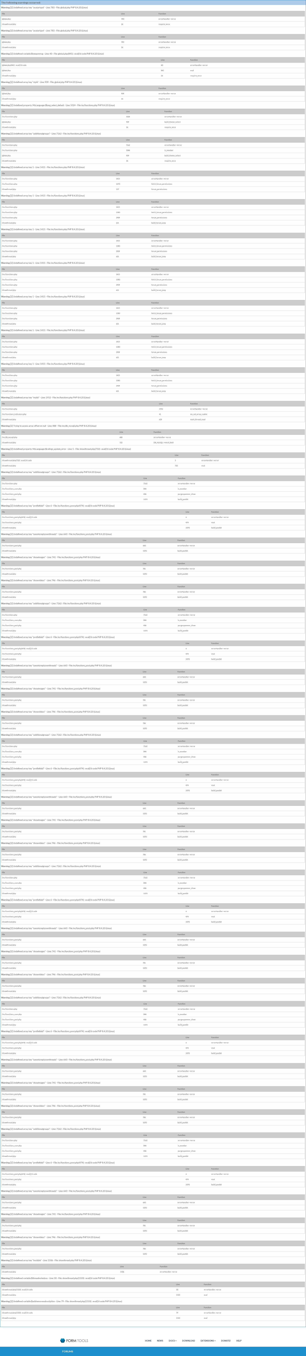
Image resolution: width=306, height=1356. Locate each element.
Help (238, 1340)
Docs (172, 1340)
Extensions (207, 1340)
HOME (148, 1340)
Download (188, 1340)
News (160, 1340)
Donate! (226, 1340)
